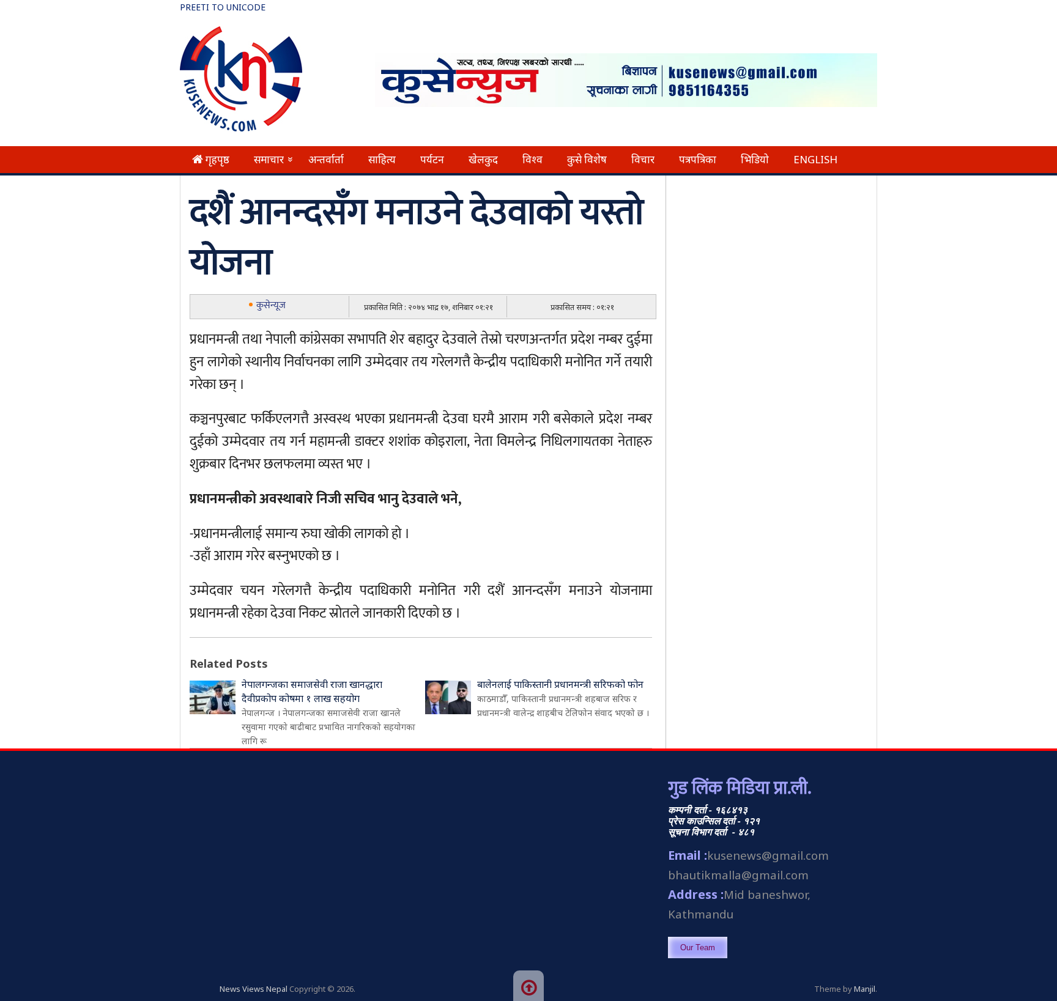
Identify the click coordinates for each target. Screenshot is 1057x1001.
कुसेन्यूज (271, 305)
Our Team (697, 947)
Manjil (864, 988)
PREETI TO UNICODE (222, 7)
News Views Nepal (253, 988)
